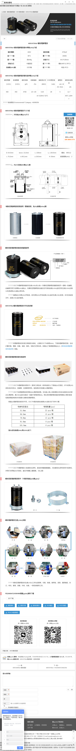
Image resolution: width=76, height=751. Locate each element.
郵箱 (6, 694)
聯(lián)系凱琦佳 (57, 727)
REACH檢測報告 (13, 612)
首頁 (4, 12)
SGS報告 (49, 605)
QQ (5, 703)
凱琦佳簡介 (36, 605)
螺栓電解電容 (11, 12)
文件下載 (30, 727)
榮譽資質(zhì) (70, 725)
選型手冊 (23, 605)
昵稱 (6, 690)
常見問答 (44, 725)
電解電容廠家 (55, 656)
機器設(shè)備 (63, 725)
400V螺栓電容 (20, 12)
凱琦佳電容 (8, 3)
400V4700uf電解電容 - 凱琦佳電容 (30, 659)
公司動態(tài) (38, 725)
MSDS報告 (62, 605)
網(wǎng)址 (6, 699)
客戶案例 (30, 725)
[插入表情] (68, 689)
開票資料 (10, 605)
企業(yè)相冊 (56, 725)
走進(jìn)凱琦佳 (63, 727)
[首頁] (73, 731)
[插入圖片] (72, 689)
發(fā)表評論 (61, 38)
